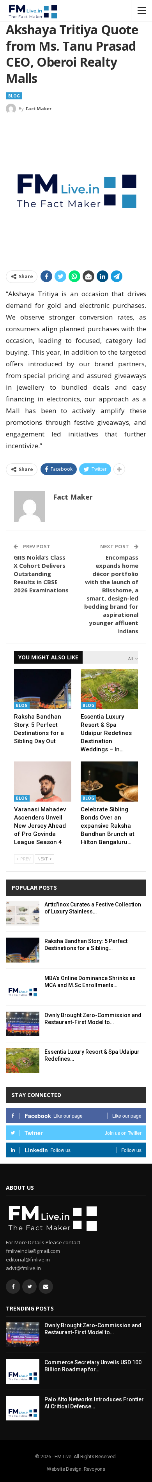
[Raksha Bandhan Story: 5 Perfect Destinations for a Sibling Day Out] (42, 689)
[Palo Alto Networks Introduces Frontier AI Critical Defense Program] (22, 1408)
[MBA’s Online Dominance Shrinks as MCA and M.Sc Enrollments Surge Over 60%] (22, 987)
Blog (14, 96)
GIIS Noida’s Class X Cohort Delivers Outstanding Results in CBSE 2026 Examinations (41, 573)
